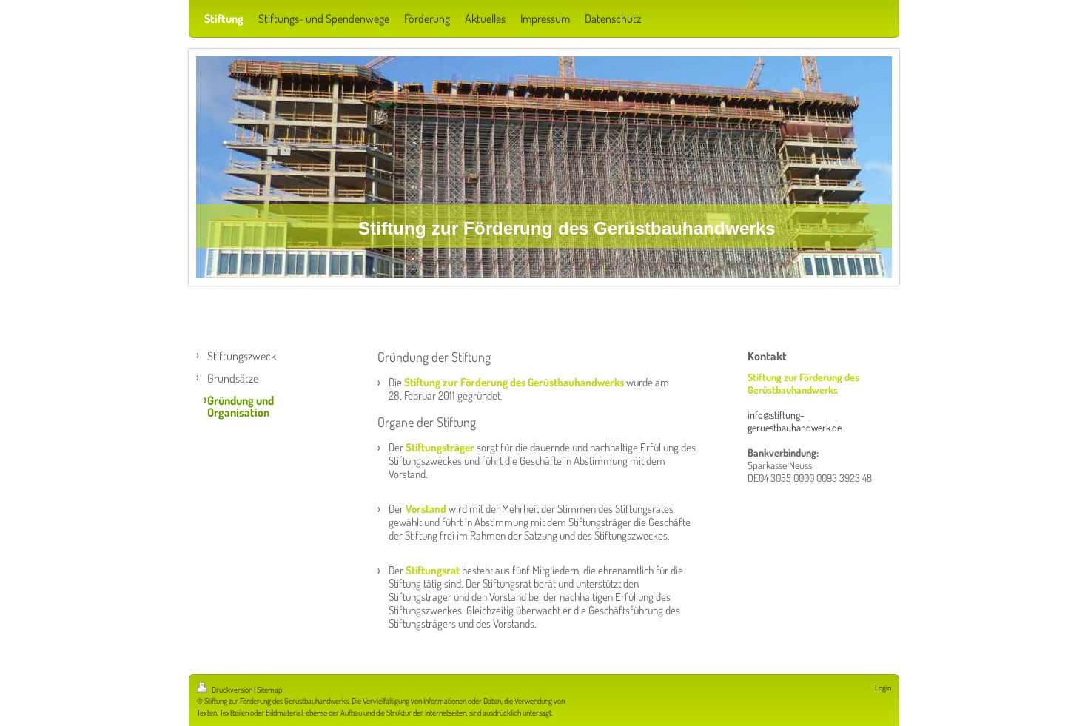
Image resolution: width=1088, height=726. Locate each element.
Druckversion (232, 690)
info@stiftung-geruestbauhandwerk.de (795, 421)
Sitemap (269, 690)
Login (883, 687)
